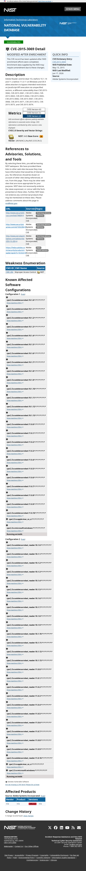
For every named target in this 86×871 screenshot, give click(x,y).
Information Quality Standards (63, 858)
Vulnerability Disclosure (59, 855)
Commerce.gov (32, 860)
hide (23, 294)
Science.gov (44, 860)
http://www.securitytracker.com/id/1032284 (15, 225)
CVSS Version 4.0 (34, 109)
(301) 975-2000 (10, 842)
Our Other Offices (32, 846)
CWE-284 (9, 272)
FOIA (15, 858)
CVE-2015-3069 (59, 62)
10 (41, 136)
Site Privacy (8, 855)
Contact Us (19, 846)
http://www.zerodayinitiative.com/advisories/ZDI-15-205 (15, 239)
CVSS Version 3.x (34, 113)
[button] (72, 9)
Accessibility (19, 855)
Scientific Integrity (43, 858)
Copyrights (44, 855)
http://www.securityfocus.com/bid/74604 (15, 214)
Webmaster (8, 846)
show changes (28, 816)
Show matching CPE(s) (14, 303)
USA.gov (54, 860)
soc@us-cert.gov (75, 844)
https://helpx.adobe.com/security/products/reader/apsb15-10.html (15, 250)
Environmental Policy (27, 858)
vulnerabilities (13, 42)
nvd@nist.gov (11, 203)
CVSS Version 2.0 (34, 116)
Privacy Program (32, 855)
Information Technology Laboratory (21, 19)
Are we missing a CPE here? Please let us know (22, 785)
